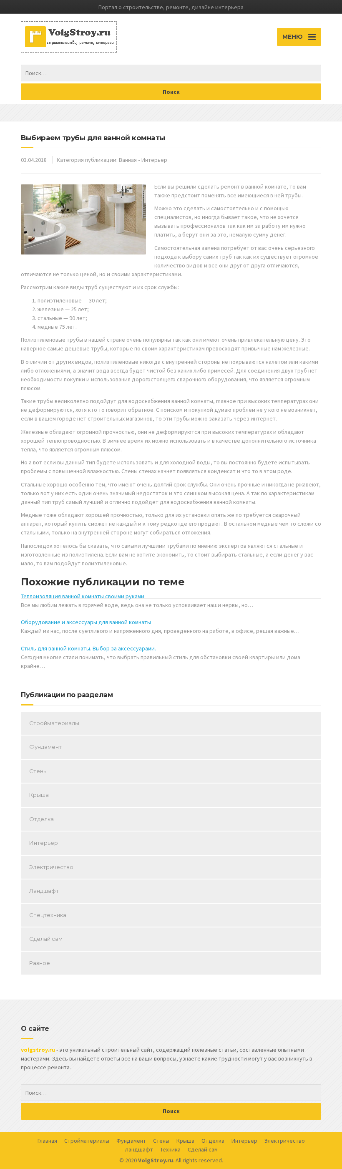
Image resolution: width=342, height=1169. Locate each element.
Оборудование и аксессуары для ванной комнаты (86, 622)
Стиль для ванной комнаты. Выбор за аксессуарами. (88, 648)
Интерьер (154, 160)
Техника (170, 1149)
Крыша (39, 794)
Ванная (128, 160)
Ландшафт (44, 890)
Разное (39, 963)
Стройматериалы (54, 723)
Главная (47, 1140)
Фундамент (45, 746)
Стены (38, 771)
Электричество (51, 867)
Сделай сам (46, 938)
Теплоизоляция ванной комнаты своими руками (82, 596)
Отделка (41, 819)
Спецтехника (47, 915)
